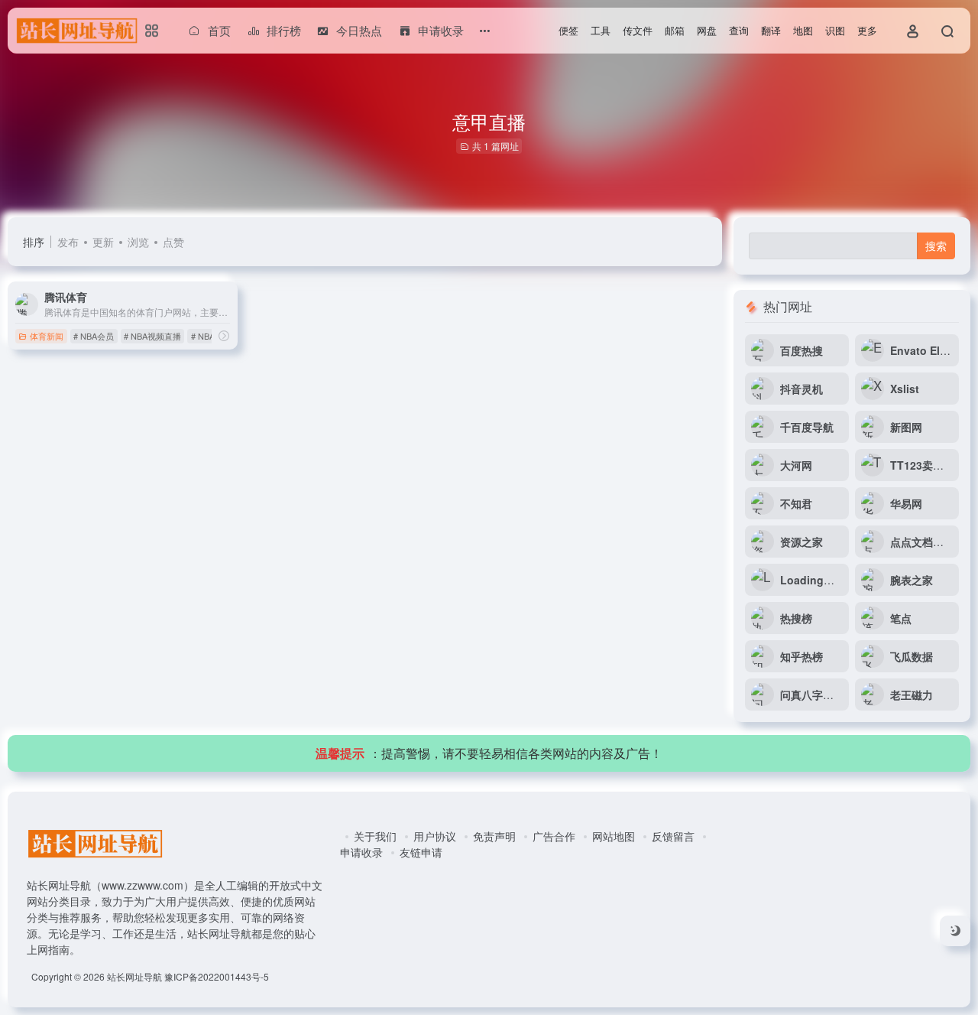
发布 (68, 241)
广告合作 (554, 836)
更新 (103, 241)
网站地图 (613, 836)
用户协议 (434, 836)
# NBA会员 (93, 336)
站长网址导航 (134, 976)
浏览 (138, 241)
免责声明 (494, 836)
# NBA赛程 (211, 336)
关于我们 (375, 836)
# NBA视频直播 (152, 336)
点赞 (173, 241)
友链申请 (421, 852)
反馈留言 (673, 836)
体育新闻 (46, 336)
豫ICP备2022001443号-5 (216, 976)
